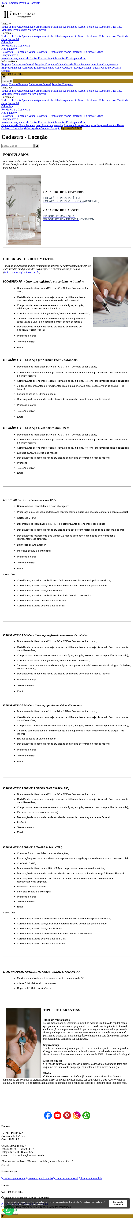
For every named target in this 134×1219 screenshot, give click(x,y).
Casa (113, 26)
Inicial (4, 2)
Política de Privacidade (33, 1204)
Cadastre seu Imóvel (23, 64)
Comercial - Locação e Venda (87, 51)
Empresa (13, 2)
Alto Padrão (8, 48)
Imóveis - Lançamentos (14, 58)
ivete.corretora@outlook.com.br (21, 272)
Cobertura (104, 26)
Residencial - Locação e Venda (18, 51)
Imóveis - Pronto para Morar (70, 58)
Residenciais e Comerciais (15, 45)
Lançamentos (9, 54)
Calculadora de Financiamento (73, 64)
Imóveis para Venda (14, 1178)
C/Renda (6, 42)
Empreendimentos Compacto (17, 67)
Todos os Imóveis (11, 26)
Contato (5, 70)
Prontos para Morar (24, 29)
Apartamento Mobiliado (49, 26)
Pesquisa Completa (29, 2)
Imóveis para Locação (40, 1178)
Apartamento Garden (74, 26)
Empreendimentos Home (47, 67)
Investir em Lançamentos (104, 64)
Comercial (41, 29)
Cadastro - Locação (73, 67)
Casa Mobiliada (119, 36)
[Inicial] (19, 20)
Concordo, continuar (118, 1203)
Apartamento (28, 26)
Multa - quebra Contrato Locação (102, 67)
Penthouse (92, 26)
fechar (6, 81)
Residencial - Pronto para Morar (53, 51)
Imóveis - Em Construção (41, 58)
